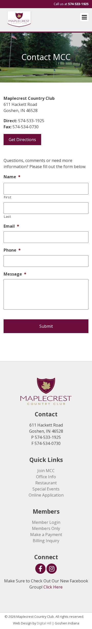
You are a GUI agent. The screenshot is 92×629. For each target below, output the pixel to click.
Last (7, 216)
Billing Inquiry (46, 540)
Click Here (53, 587)
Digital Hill (44, 623)
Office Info (46, 477)
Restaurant (46, 483)
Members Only (46, 528)
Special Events (46, 489)
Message (15, 274)
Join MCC (46, 470)
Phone (12, 250)
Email (11, 226)
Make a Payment (46, 534)
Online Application (46, 495)
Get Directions (22, 139)
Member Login (46, 522)
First (7, 197)
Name (12, 177)
